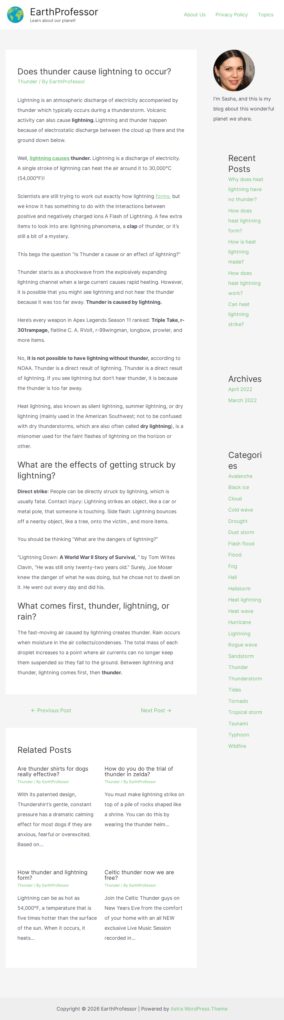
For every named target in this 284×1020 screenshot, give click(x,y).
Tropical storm (245, 712)
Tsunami (238, 723)
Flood (235, 555)
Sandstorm (241, 656)
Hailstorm (239, 589)
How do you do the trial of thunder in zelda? (139, 771)
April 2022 (240, 389)
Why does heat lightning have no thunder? (245, 189)
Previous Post (51, 710)
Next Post (156, 710)
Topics (265, 14)
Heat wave (240, 611)
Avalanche (240, 476)
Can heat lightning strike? (239, 314)
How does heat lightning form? (244, 221)
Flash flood (241, 544)
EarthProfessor (64, 11)
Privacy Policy (231, 14)
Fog (232, 566)
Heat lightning (244, 600)
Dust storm (241, 532)
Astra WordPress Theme (199, 1009)
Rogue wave (242, 645)
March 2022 (242, 400)
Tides (234, 690)
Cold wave (240, 510)
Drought (238, 521)
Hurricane (239, 622)
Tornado (238, 701)
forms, (163, 196)
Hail (232, 577)
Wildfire (237, 746)
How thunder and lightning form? (52, 875)
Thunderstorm (245, 678)
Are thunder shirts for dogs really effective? (52, 771)
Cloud (235, 499)
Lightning (239, 633)
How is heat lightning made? (242, 252)
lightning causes (50, 158)
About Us (195, 14)
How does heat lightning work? (244, 283)
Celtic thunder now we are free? (139, 875)
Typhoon (238, 735)
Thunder (27, 81)
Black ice (238, 487)
